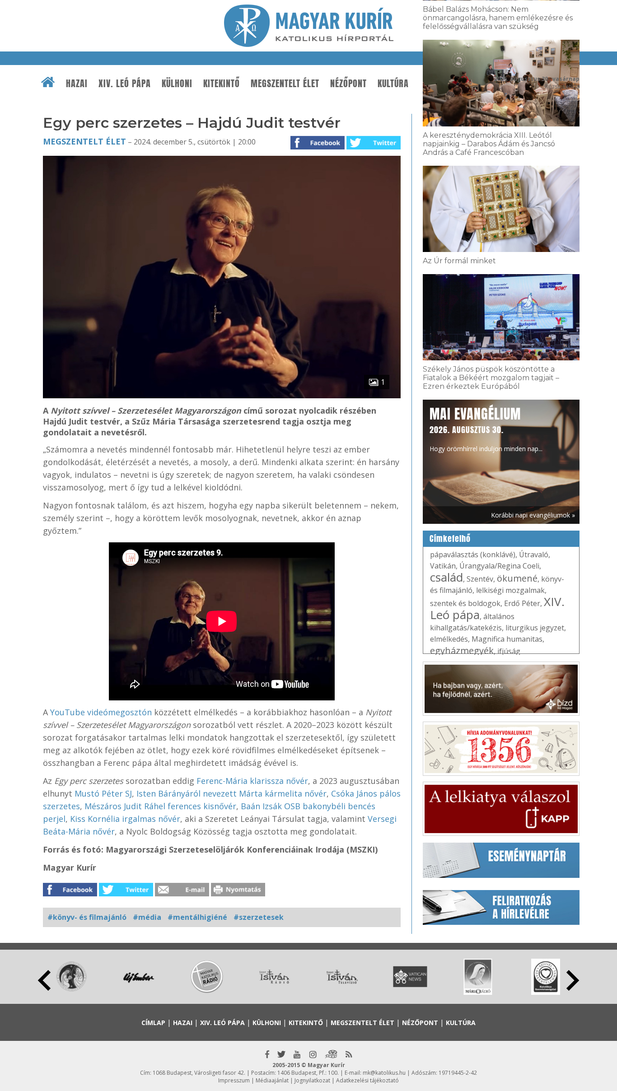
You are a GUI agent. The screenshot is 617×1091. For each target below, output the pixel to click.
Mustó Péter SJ (103, 793)
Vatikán (443, 566)
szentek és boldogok (465, 603)
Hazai (77, 83)
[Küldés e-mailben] (182, 894)
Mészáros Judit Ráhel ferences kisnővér (160, 806)
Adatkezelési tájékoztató (367, 1080)
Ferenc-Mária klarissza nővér (252, 780)
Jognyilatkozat (312, 1080)
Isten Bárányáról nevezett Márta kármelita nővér (231, 793)
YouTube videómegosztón (100, 712)
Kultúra (393, 83)
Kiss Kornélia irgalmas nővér (125, 818)
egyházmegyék (462, 650)
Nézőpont (348, 83)
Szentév (480, 579)
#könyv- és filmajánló (86, 917)
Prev (44, 980)
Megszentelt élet (285, 83)
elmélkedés (449, 639)
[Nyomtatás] (238, 894)
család (446, 577)
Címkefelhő (450, 539)
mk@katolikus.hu (384, 1073)
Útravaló (533, 554)
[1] (222, 396)
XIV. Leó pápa (124, 83)
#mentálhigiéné (197, 917)
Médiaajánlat (272, 1080)
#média (147, 917)
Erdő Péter (522, 603)
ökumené (517, 578)
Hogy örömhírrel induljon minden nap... (486, 428)
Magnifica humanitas (507, 639)
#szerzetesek (259, 917)
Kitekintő (221, 83)
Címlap (153, 1022)
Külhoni (177, 83)
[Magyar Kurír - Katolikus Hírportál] (308, 44)
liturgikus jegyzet (534, 628)
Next (573, 980)
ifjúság (508, 651)
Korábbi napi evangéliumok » (533, 515)
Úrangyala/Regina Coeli (499, 566)
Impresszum (234, 1080)
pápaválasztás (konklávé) (472, 554)
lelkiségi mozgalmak (510, 590)
